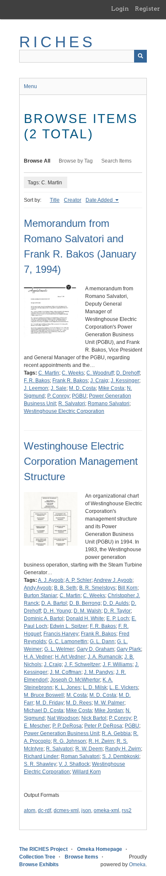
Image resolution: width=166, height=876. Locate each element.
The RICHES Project (43, 849)
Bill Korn (127, 588)
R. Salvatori (71, 404)
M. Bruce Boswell (44, 695)
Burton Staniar (40, 595)
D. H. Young (57, 611)
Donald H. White (85, 618)
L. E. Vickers (123, 687)
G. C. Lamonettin (68, 641)
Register (147, 8)
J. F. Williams (117, 664)
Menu (30, 86)
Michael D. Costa (43, 710)
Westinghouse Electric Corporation (64, 411)
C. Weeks (73, 373)
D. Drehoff (128, 373)
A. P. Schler (79, 580)
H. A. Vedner (38, 657)
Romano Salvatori (108, 404)
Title (55, 200)
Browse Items (81, 857)
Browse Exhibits (39, 864)
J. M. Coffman (65, 672)
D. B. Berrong (84, 603)
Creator (72, 200)
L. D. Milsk (95, 687)
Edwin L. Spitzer (68, 626)
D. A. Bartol (54, 603)
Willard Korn (86, 772)
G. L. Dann (102, 641)
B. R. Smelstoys (97, 588)
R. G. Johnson (69, 741)
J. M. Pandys (98, 672)
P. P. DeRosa (67, 726)
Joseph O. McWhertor (75, 680)
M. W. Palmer (109, 703)
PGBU (79, 396)
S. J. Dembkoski (120, 756)
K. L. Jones (67, 687)
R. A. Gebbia (116, 733)
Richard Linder (41, 756)
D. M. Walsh (87, 611)
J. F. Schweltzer (82, 664)
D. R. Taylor (117, 611)
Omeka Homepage (99, 849)
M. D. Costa (82, 388)
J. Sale (58, 388)
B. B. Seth (65, 588)
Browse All (37, 161)
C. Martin (48, 373)
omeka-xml (106, 810)
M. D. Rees (79, 703)
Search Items (116, 161)
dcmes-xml (66, 810)
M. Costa (76, 695)
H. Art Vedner (70, 657)
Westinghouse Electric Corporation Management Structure (81, 461)
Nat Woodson (63, 718)
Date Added (100, 200)
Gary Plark (129, 649)
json (86, 810)
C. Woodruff (100, 373)
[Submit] (140, 56)
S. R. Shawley (40, 764)
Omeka (137, 864)
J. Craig (99, 381)
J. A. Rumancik (105, 657)
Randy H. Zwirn (123, 749)
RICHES (57, 42)
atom (29, 810)
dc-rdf (44, 810)
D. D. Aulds (116, 603)
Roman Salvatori (80, 756)
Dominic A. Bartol (43, 618)
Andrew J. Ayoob (113, 580)
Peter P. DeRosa (103, 726)
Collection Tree (37, 857)
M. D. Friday (49, 703)
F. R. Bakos (37, 381)
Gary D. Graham (95, 649)
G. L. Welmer (59, 649)
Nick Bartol (93, 718)
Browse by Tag (76, 161)
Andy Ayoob (38, 588)
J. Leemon (36, 388)
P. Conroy (58, 396)
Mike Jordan (108, 710)
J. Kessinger (125, 381)
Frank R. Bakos (70, 381)
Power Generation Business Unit (61, 733)
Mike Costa (111, 388)
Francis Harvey (60, 634)
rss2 (127, 810)
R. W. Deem (89, 749)
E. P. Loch (117, 618)
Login (120, 8)
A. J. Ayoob (50, 580)
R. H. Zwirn (101, 741)
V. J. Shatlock (74, 764)
